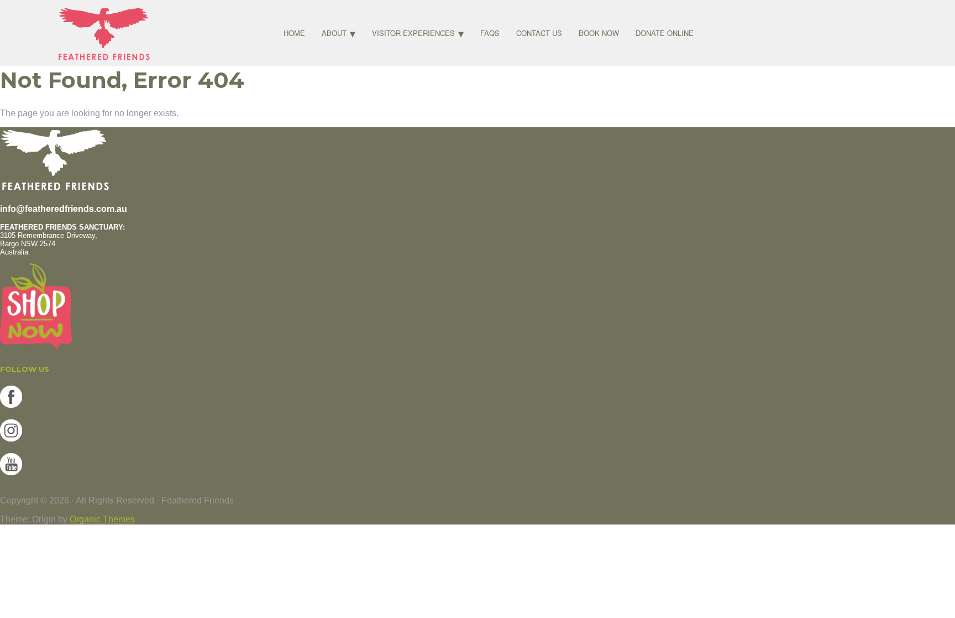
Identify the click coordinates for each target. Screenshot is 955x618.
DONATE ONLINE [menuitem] (665, 33)
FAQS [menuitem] (490, 33)
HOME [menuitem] (294, 33)
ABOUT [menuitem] (334, 33)
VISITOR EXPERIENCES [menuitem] (413, 33)
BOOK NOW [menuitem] (599, 33)
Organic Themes (102, 519)
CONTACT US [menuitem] (539, 33)
